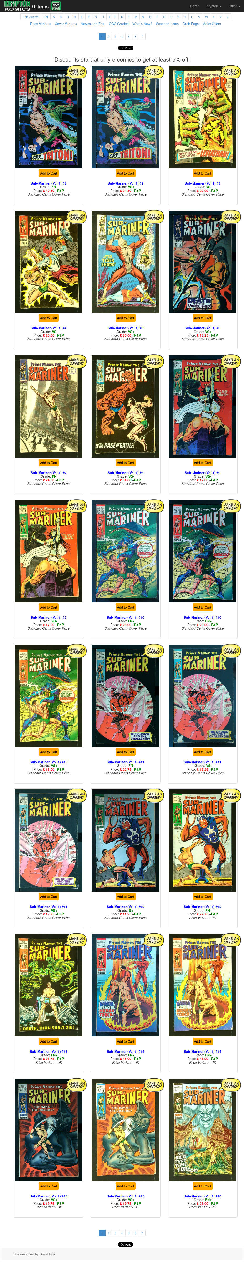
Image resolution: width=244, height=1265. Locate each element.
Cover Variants (66, 23)
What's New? (142, 23)
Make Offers (212, 23)
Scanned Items (167, 23)
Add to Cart (48, 173)
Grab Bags (191, 23)
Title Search (31, 17)
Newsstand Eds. (93, 23)
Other (233, 6)
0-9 (46, 17)
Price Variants (40, 23)
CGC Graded (119, 23)
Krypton (212, 6)
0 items (40, 6)
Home (194, 6)
